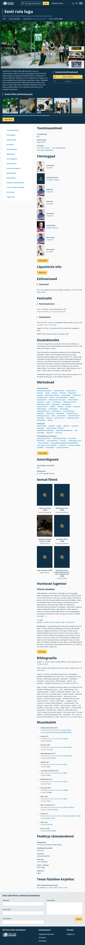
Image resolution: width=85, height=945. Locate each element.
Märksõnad (11, 154)
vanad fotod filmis (62, 447)
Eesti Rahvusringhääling (45, 150)
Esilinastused (11, 140)
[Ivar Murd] (41, 167)
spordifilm (40, 447)
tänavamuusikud (73, 416)
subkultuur (40, 413)
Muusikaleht (11, 178)
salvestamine (53, 409)
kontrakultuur (65, 395)
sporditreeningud (68, 411)
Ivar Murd (43, 19)
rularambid (40, 433)
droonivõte (72, 438)
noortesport (57, 402)
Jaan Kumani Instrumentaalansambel (59, 732)
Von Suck (50, 749)
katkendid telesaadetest (64, 430)
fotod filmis (41, 441)
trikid (53, 416)
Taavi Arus (35, 19)
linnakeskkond (41, 400)
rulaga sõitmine (42, 406)
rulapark (52, 406)
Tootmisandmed (13, 130)
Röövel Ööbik (67, 756)
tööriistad (58, 433)
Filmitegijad (11, 135)
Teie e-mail (6, 909)
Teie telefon (6, 919)
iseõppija (40, 395)
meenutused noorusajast (57, 400)
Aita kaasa (10, 192)
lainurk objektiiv (43, 443)
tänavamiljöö (61, 416)
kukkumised (77, 395)
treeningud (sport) (43, 416)
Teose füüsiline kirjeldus (15, 187)
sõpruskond (50, 413)
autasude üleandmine (44, 391)
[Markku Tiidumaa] (41, 227)
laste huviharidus (61, 397)
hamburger (40, 428)
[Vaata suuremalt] (42, 45)
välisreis (50, 420)
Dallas (65, 773)
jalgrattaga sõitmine (52, 395)
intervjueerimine (52, 441)
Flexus (65, 782)
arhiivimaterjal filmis (59, 438)
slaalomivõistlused (43, 411)
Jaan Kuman (67, 730)
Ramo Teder (51, 818)
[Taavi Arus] (41, 191)
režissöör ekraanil (74, 445)
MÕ (38, 136)
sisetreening (64, 409)
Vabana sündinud (55, 622)
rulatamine (76, 406)
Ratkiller (65, 790)
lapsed (52, 397)
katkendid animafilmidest (45, 430)
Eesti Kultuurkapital (58, 148)
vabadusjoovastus (73, 418)
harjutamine (72, 393)
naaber (48, 402)
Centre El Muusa (68, 807)
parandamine (66, 404)
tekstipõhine (50, 447)
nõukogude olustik (43, 404)
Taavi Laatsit (67, 747)
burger (59, 426)
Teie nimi (5, 900)
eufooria (54, 393)
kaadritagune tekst (74, 441)
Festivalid (10, 145)
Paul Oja (49, 824)
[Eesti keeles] (73, 3)
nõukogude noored (69, 402)
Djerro (65, 799)
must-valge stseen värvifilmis (47, 445)
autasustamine (59, 391)
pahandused (56, 404)
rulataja (68, 406)
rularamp (60, 406)
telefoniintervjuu (71, 413)
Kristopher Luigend (52, 180)
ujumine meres (59, 418)
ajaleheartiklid (41, 426)
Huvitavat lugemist (14, 168)
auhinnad (52, 426)
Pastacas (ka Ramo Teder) (72, 816)
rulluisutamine (41, 409)
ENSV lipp (74, 426)
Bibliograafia (11, 173)
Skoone (65, 739)
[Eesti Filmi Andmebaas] (8, 3)
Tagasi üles (11, 197)
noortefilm (62, 445)
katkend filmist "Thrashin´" (56, 428)
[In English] (76, 3)
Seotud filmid (11, 164)
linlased (72, 397)
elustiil (47, 393)
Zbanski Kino (41, 142)
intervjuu (63, 441)
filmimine (63, 393)
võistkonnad (41, 420)
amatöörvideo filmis (44, 438)
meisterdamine (73, 400)
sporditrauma (56, 411)
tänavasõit (40, 418)
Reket (65, 764)
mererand (40, 402)
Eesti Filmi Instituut (43, 148)
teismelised (60, 413)
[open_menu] (81, 3)
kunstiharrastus (42, 397)
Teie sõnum (50, 900)
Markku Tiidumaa (52, 228)
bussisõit (40, 393)
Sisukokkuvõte (12, 149)
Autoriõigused (12, 159)
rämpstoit (49, 433)
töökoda (49, 418)
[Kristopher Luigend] (41, 178)
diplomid (66, 426)
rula (76, 430)
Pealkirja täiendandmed (15, 183)
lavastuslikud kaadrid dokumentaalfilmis (64, 443)
